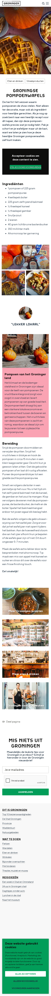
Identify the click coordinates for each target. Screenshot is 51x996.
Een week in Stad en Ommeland (17, 882)
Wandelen (7, 848)
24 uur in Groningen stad (14, 886)
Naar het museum (11, 900)
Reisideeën (10, 877)
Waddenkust (8, 828)
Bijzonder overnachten (13, 861)
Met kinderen (9, 866)
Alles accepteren (25, 974)
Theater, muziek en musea (15, 870)
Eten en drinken (15, 81)
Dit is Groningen (14, 809)
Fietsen (6, 843)
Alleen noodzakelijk (25, 981)
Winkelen (7, 857)
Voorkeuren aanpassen (25, 988)
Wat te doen (11, 839)
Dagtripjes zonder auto (13, 891)
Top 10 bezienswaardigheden (16, 814)
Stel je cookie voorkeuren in (25, 167)
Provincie (7, 823)
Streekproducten (35, 81)
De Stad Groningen (11, 819)
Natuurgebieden (10, 832)
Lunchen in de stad (11, 895)
